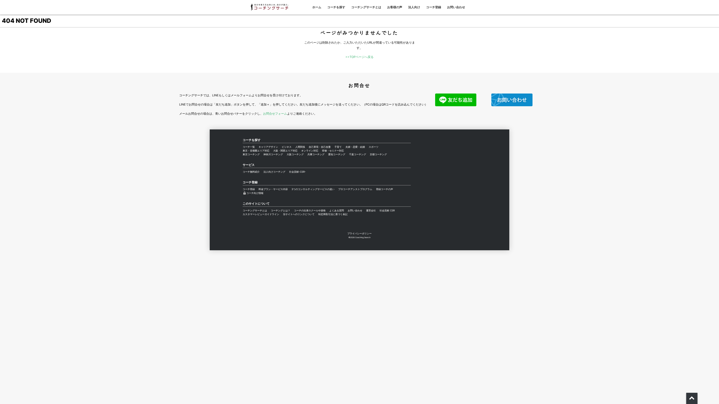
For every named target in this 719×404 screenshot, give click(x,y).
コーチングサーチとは (366, 7)
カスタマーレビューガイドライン (261, 214)
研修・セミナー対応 (333, 150)
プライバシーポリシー (359, 233)
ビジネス (287, 146)
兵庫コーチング (315, 154)
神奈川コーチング (273, 154)
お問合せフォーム (275, 113)
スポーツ (373, 146)
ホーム (316, 7)
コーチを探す (336, 7)
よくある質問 (336, 210)
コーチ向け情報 (254, 193)
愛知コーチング (336, 154)
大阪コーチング (295, 154)
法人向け (414, 7)
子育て (338, 146)
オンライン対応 (309, 150)
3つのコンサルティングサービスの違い (313, 189)
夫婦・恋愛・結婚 (355, 146)
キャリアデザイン (268, 146)
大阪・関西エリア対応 (285, 150)
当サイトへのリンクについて (299, 214)
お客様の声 (394, 7)
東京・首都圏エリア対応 (256, 150)
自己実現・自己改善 (320, 146)
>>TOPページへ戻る (359, 57)
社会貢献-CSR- (297, 171)
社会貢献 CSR (387, 210)
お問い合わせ (456, 7)
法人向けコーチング (274, 171)
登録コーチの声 (384, 189)
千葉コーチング (357, 154)
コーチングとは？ (280, 210)
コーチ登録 (433, 7)
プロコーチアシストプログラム (355, 189)
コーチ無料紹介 (251, 171)
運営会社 (371, 210)
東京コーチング (251, 154)
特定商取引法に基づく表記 (333, 214)
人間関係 (300, 146)
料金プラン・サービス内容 (273, 189)
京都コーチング (378, 154)
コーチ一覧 (249, 146)
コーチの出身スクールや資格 (310, 210)
